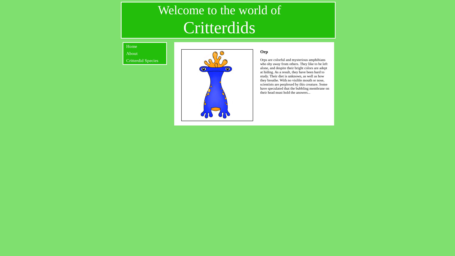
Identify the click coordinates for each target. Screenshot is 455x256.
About (132, 53)
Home (131, 46)
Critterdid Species (142, 60)
